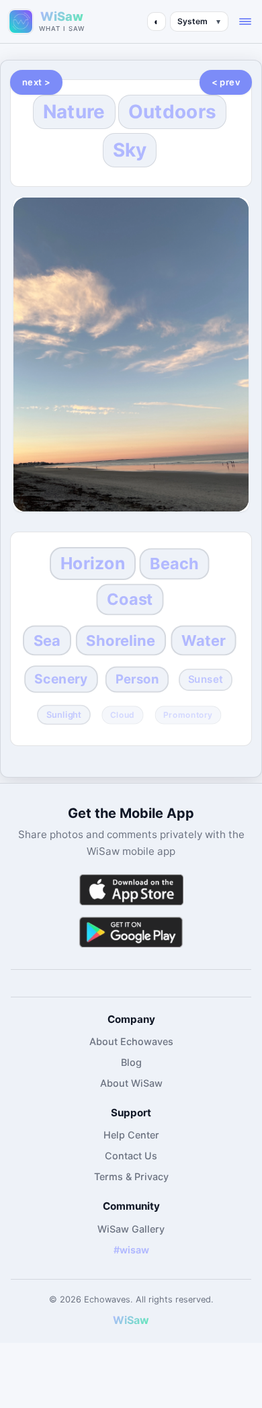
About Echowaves (131, 1041)
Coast (130, 599)
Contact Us (131, 1155)
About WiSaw (131, 1083)
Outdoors (172, 111)
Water (203, 640)
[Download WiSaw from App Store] (131, 889)
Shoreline (121, 640)
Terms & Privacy (131, 1176)
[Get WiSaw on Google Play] (131, 932)
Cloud (122, 715)
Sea (47, 640)
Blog (131, 1062)
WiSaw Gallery (131, 1229)
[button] (245, 21)
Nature (74, 111)
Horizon (92, 563)
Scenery (60, 679)
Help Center (131, 1135)
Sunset (206, 679)
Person (137, 678)
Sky (130, 149)
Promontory (188, 715)
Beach (174, 563)
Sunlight (63, 715)
